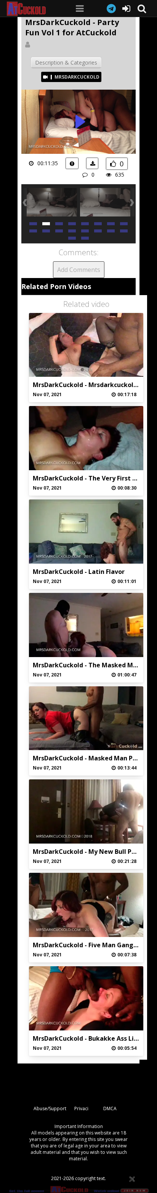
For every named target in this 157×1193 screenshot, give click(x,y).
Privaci (81, 1108)
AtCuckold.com (32, 9)
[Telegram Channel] (111, 8)
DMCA (110, 1108)
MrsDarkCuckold (76, 77)
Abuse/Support (50, 1108)
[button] (33, 223)
